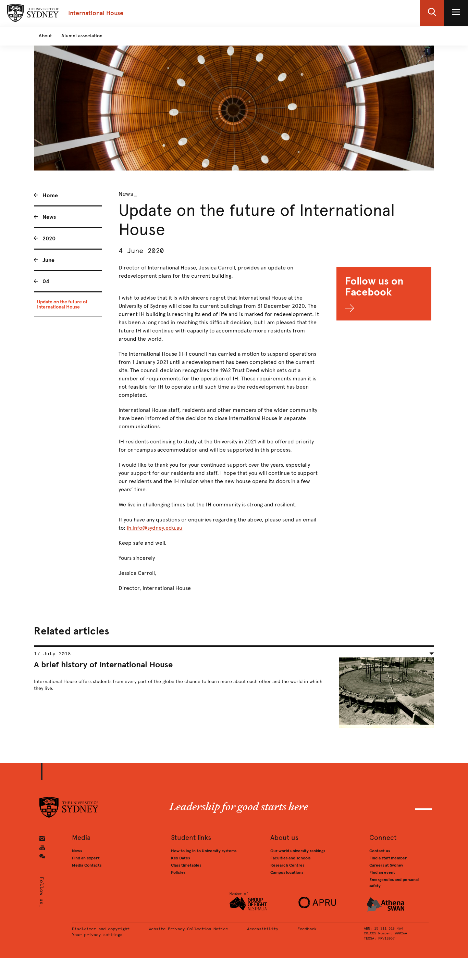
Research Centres (287, 865)
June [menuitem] (48, 260)
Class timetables (186, 865)
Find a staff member (388, 858)
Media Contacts (86, 865)
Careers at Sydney (386, 865)
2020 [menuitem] (49, 238)
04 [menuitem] (45, 281)
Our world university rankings (297, 850)
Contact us (379, 850)
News (77, 850)
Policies (178, 872)
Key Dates (180, 858)
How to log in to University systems (203, 850)
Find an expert (86, 858)
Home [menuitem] (50, 195)
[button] (432, 13)
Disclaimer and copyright (101, 929)
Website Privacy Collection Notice (188, 929)
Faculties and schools (290, 858)
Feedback (307, 929)
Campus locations (286, 872)
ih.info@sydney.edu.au (154, 528)
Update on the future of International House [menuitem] (62, 304)
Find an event (382, 872)
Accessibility (262, 929)
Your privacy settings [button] (97, 934)
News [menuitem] (49, 217)
